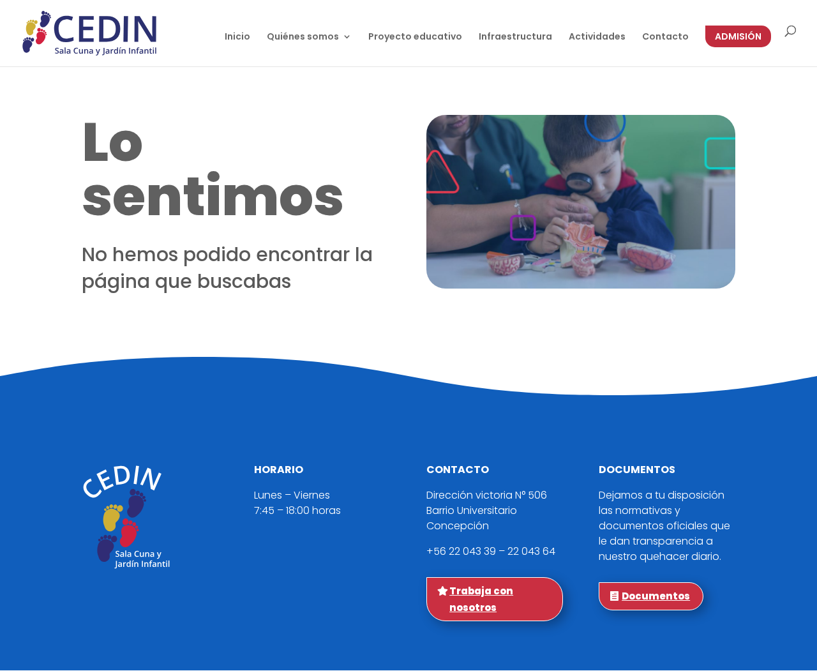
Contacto (665, 37)
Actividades (597, 37)
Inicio (237, 37)
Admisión (738, 36)
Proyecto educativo (415, 37)
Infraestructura (515, 37)
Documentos (656, 596)
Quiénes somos (303, 37)
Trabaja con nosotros (481, 599)
